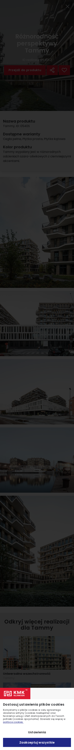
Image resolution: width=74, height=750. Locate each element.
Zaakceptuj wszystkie (37, 742)
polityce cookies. (13, 722)
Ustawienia (37, 732)
